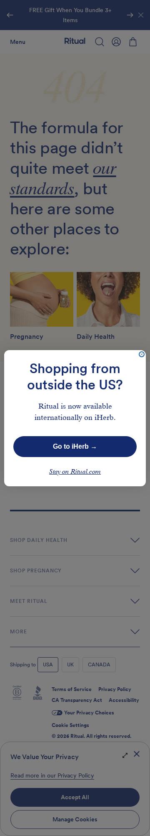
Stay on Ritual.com (75, 472)
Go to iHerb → (75, 446)
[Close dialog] (141, 354)
